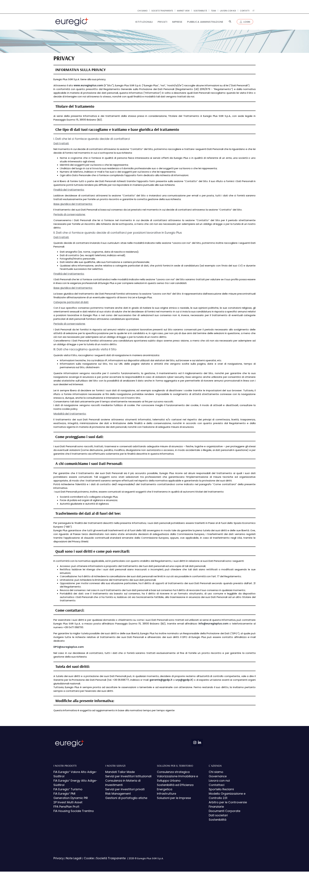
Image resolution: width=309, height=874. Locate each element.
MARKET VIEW (183, 10)
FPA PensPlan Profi (66, 807)
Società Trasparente (111, 858)
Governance (218, 776)
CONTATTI (244, 10)
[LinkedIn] (199, 742)
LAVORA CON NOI (228, 10)
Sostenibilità (217, 820)
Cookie (89, 858)
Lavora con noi (219, 781)
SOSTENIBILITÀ (200, 10)
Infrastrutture (166, 794)
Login (246, 21)
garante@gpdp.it (161, 679)
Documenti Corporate (224, 811)
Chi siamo (216, 772)
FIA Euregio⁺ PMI (64, 794)
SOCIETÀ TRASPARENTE (162, 10)
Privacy (58, 858)
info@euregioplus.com (213, 623)
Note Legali (74, 858)
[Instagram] (194, 742)
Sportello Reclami (221, 789)
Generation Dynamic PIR (70, 798)
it (254, 10)
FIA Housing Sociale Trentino (73, 811)
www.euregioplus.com (88, 85)
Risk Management (118, 794)
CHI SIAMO (142, 10)
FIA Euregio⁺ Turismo (67, 789)
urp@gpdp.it (183, 679)
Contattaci (216, 785)
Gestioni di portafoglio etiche (126, 798)
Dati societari (218, 815)
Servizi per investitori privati (125, 789)
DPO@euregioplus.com (68, 647)
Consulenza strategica (173, 772)
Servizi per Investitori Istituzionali (128, 776)
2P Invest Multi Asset (67, 802)
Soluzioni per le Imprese (174, 798)
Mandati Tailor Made (120, 772)
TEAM (213, 10)
